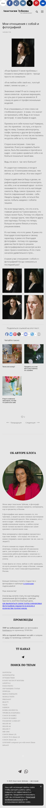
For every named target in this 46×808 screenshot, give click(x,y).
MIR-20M (5, 732)
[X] (30, 3)
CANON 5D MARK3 (9, 718)
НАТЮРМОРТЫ (8, 675)
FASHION (5, 707)
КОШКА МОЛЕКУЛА (10, 710)
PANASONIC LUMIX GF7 (11, 721)
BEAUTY (5, 702)
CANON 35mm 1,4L (9, 740)
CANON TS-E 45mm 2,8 (11, 737)
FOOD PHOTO (7, 686)
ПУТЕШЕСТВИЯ (8, 678)
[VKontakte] (23, 3)
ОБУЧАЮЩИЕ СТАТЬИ (11, 689)
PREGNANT (6, 699)
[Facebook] (10, 3)
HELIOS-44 (6, 726)
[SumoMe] (43, 3)
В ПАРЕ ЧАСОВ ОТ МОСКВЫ (13, 680)
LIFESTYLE (6, 683)
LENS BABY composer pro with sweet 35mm (18, 742)
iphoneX (5, 745)
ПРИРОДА (6, 691)
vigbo (7, 638)
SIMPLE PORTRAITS (9, 694)
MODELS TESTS (8, 697)
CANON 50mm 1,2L (9, 734)
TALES (4, 705)
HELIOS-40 (6, 724)
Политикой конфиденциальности (20, 798)
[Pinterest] (36, 3)
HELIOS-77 (6, 729)
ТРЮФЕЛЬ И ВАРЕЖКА (11, 713)
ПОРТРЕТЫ (6, 672)
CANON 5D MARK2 (9, 715)
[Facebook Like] (16, 3)
